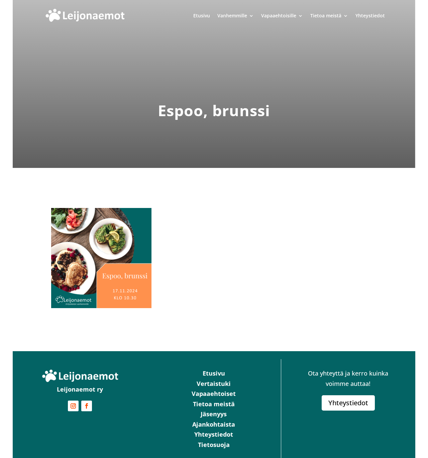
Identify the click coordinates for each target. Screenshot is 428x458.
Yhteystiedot (370, 15)
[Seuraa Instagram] (73, 406)
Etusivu (201, 15)
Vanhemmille (232, 15)
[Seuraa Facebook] (86, 406)
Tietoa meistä (325, 15)
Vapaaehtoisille (278, 15)
